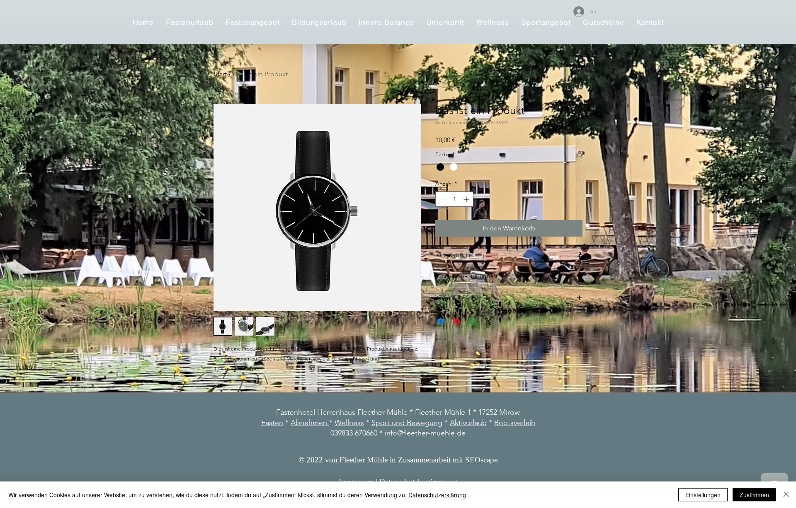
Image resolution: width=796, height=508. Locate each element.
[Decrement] (442, 199)
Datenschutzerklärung (437, 495)
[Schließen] (786, 494)
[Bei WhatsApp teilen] (472, 322)
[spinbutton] (454, 199)
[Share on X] (488, 322)
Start (220, 74)
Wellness (349, 422)
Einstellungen (703, 495)
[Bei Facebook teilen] (441, 322)
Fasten (272, 422)
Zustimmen (754, 495)
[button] (253, 22)
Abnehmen (310, 422)
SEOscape (481, 459)
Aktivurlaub (468, 422)
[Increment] (467, 199)
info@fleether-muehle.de (425, 433)
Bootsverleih (514, 422)
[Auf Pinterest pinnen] (456, 322)
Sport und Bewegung (406, 422)
